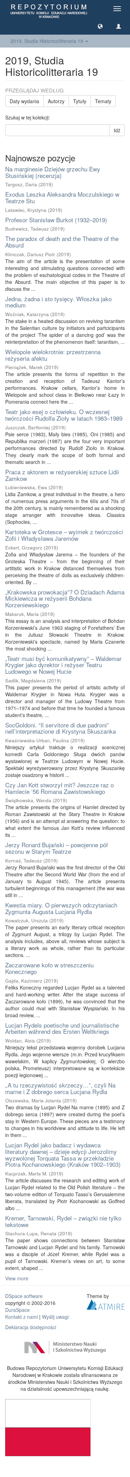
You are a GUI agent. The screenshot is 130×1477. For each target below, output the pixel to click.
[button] (100, 26)
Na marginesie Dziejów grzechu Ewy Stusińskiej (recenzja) (52, 172)
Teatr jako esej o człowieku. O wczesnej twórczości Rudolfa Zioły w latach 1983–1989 (63, 414)
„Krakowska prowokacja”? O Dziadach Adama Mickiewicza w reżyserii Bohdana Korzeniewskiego (64, 598)
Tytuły (79, 101)
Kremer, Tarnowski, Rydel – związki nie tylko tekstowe (63, 1221)
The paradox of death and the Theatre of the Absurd (62, 241)
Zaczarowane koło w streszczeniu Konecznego (49, 968)
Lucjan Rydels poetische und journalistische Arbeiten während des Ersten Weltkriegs (62, 1028)
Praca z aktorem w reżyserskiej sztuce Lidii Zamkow (62, 475)
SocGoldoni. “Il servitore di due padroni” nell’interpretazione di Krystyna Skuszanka (60, 728)
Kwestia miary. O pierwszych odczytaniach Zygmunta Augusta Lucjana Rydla (61, 908)
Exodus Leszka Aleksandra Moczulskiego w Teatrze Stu (62, 197)
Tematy (103, 101)
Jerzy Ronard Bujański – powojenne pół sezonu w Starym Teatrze (56, 848)
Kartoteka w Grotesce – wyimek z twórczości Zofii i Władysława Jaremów (64, 535)
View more (16, 1278)
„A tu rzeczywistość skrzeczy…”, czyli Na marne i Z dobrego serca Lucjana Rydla (60, 1088)
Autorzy (56, 101)
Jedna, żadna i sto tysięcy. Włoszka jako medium (58, 302)
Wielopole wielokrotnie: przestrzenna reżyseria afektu (53, 354)
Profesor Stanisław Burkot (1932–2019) (56, 219)
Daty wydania (24, 101)
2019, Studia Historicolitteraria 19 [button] (47, 40)
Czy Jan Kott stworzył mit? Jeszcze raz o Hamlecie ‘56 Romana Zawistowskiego (59, 788)
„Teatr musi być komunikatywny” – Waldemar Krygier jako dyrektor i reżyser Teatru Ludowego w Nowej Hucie (63, 664)
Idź (117, 130)
